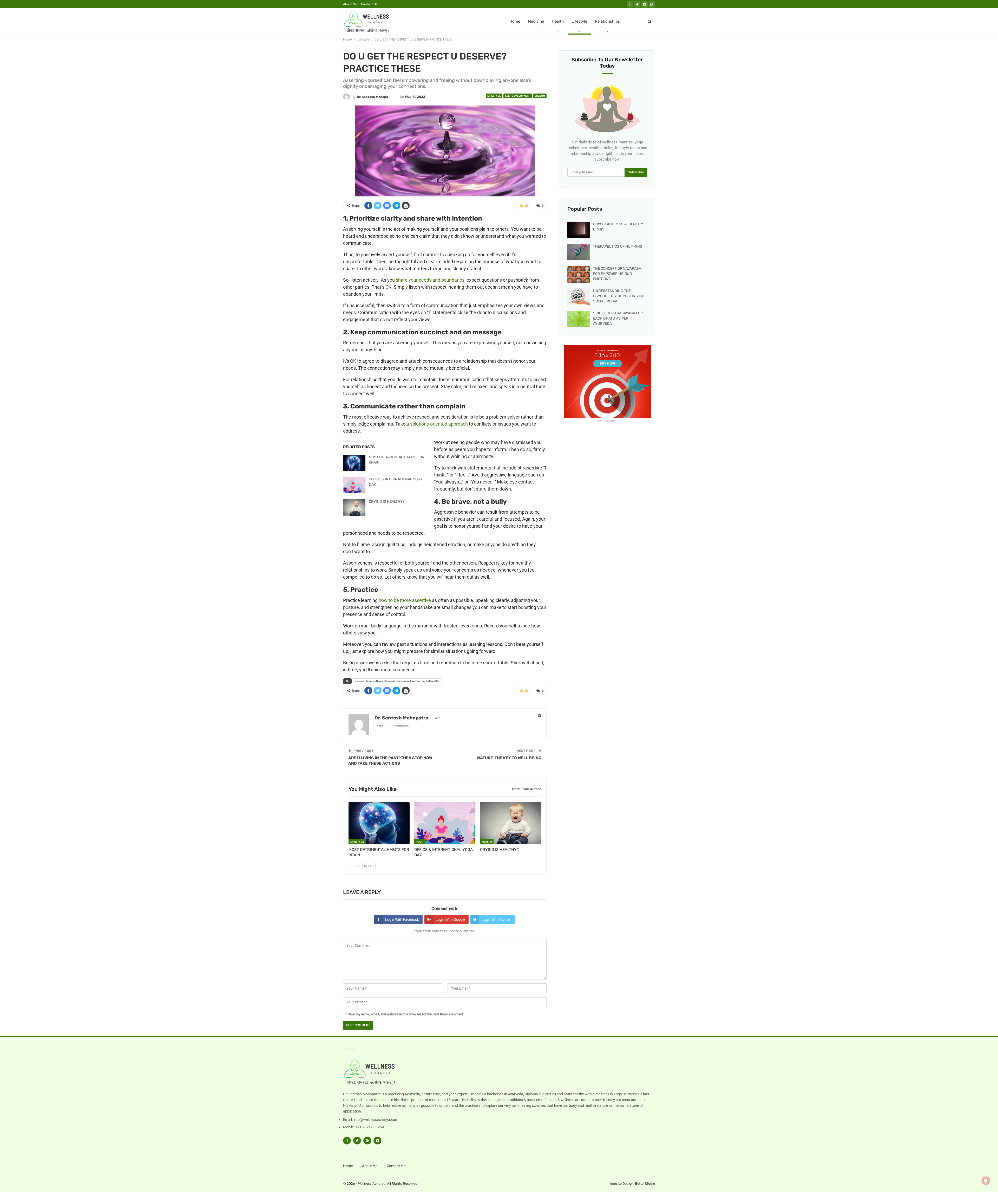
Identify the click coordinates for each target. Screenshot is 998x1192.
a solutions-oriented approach (437, 424)
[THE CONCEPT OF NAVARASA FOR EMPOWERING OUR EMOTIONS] (578, 274)
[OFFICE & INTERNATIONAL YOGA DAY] (354, 485)
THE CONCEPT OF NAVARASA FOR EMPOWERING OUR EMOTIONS (617, 273)
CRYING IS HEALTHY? (386, 501)
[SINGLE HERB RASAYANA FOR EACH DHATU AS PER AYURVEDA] (578, 319)
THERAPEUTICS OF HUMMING (617, 246)
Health (558, 21)
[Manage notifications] (986, 1180)
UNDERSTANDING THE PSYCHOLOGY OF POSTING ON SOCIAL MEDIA (618, 296)
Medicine (536, 21)
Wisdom (540, 95)
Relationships (607, 21)
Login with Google (450, 919)
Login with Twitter (496, 919)
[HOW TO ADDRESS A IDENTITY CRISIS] (578, 230)
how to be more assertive (405, 600)
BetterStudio (645, 1184)
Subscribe (636, 172)
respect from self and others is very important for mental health (397, 681)
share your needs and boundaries (430, 280)
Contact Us (369, 4)
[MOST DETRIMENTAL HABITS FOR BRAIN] (354, 463)
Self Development (518, 95)
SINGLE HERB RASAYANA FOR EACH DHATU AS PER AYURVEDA (618, 318)
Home (514, 21)
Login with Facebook (402, 919)
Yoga (419, 841)
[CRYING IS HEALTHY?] (354, 507)
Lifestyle (579, 21)
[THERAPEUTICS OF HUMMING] (578, 252)
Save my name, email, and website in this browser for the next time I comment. (406, 1014)
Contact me (396, 1166)
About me (350, 4)
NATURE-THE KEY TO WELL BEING (509, 758)
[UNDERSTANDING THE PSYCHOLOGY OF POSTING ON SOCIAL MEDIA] (578, 296)
